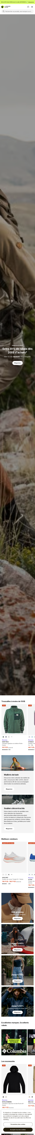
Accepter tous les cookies (18, 1129)
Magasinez (31, 2)
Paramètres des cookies (18, 1124)
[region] (18, 1122)
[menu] (32, 6)
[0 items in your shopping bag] (28, 6)
